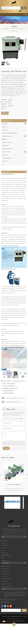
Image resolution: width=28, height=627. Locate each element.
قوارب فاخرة (4, 161)
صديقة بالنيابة (5, 581)
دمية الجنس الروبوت (6, 574)
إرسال (6, 448)
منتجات (3, 543)
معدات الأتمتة (4, 126)
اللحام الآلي (4, 571)
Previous (2, 505)
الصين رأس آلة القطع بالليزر (10, 402)
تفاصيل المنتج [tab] (5, 172)
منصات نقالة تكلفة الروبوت (7, 579)
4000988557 (7, 602)
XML (3, 558)
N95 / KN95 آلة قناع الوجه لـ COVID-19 (14, 484)
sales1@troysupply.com (9, 600)
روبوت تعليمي (4, 130)
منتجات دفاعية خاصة (6, 152)
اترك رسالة (14, 624)
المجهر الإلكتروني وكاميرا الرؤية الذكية (9, 133)
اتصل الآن (5, 113)
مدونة (11, 619)
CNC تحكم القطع (5, 569)
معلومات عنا (4, 545)
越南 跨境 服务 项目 (6, 555)
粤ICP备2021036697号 (19, 621)
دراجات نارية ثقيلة (5, 584)
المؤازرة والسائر (5, 145)
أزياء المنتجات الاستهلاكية (7, 148)
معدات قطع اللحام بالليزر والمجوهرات (11, 418)
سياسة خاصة (4, 560)
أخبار (3, 550)
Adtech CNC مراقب (6, 566)
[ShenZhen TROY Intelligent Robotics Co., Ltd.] (14, 3)
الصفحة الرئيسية (7, 28)
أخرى (3, 164)
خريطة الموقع (5, 553)
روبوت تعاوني (4, 155)
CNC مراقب (4, 139)
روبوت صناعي (4, 123)
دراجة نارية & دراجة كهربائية (7, 142)
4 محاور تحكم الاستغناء (7, 586)
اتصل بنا (3, 548)
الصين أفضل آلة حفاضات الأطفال (11, 398)
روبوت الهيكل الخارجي (6, 158)
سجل (24, 610)
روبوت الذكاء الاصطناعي (7, 136)
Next (25, 505)
